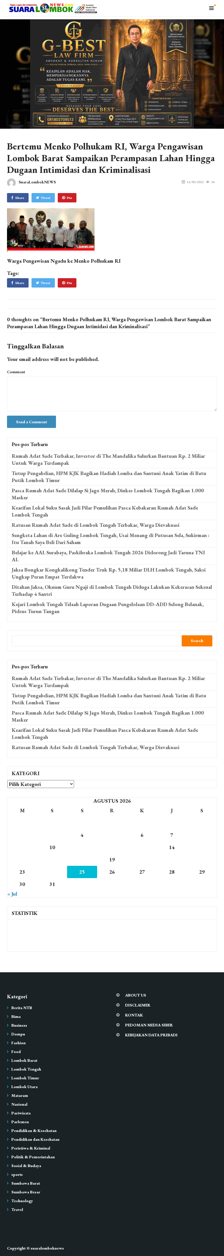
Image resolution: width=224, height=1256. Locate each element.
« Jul (12, 893)
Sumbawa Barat (25, 1183)
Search (197, 640)
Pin (69, 197)
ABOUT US (135, 995)
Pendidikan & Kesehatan (34, 1130)
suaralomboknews (47, 1248)
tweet (45, 197)
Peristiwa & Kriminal (30, 1148)
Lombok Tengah (26, 1069)
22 (202, 859)
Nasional (19, 1104)
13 (142, 847)
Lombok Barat (24, 1060)
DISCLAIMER (137, 1005)
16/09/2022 (195, 182)
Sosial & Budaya (26, 1165)
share (19, 197)
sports (17, 1174)
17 (52, 859)
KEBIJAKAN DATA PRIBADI (151, 1035)
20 (142, 859)
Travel (17, 1209)
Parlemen (20, 1121)
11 (82, 847)
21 (172, 859)
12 (112, 847)
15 (202, 847)
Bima (16, 1016)
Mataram (19, 1095)
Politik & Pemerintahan (33, 1156)
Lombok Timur (25, 1077)
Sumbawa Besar (25, 1192)
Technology (22, 1200)
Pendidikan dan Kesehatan (35, 1139)
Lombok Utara (24, 1086)
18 (82, 859)
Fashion (18, 1042)
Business (19, 1025)
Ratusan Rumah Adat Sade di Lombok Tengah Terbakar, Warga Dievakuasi (95, 525)
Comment (16, 371)
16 (22, 859)
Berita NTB (21, 1007)
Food (16, 1051)
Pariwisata (21, 1113)
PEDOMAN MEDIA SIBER (149, 1025)
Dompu (18, 1034)
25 (82, 871)
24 (52, 871)
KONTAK (134, 1015)
